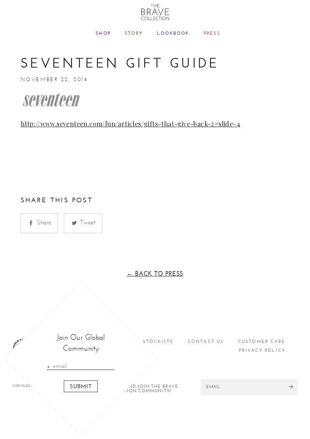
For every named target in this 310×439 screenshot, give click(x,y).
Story (134, 33)
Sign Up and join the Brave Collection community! (141, 388)
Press (212, 33)
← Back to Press (155, 273)
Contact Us (206, 341)
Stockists (158, 341)
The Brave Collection (155, 12)
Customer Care (262, 341)
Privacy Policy (262, 350)
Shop (103, 33)
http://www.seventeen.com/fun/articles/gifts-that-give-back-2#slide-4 (130, 123)
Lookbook (173, 33)
